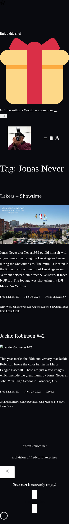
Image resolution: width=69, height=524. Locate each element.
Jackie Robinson (28, 401)
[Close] (7, 472)
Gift (4, 116)
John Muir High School (51, 401)
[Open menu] (45, 138)
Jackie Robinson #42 (22, 336)
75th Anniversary (9, 401)
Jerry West (5, 306)
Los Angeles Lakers (37, 306)
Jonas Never (19, 306)
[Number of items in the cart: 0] (51, 138)
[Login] (57, 138)
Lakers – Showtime (21, 196)
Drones (50, 391)
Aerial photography (56, 296)
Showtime (55, 306)
